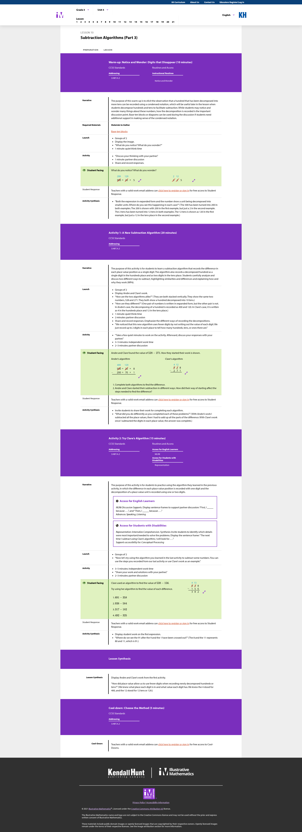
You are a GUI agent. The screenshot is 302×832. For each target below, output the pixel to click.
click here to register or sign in (173, 190)
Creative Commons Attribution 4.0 (147, 808)
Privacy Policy (139, 802)
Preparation (91, 49)
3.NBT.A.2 (115, 78)
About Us (194, 2)
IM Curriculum (178, 2)
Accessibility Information (157, 802)
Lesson (108, 49)
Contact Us (209, 2)
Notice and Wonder (164, 81)
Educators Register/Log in (232, 2)
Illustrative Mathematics (100, 808)
